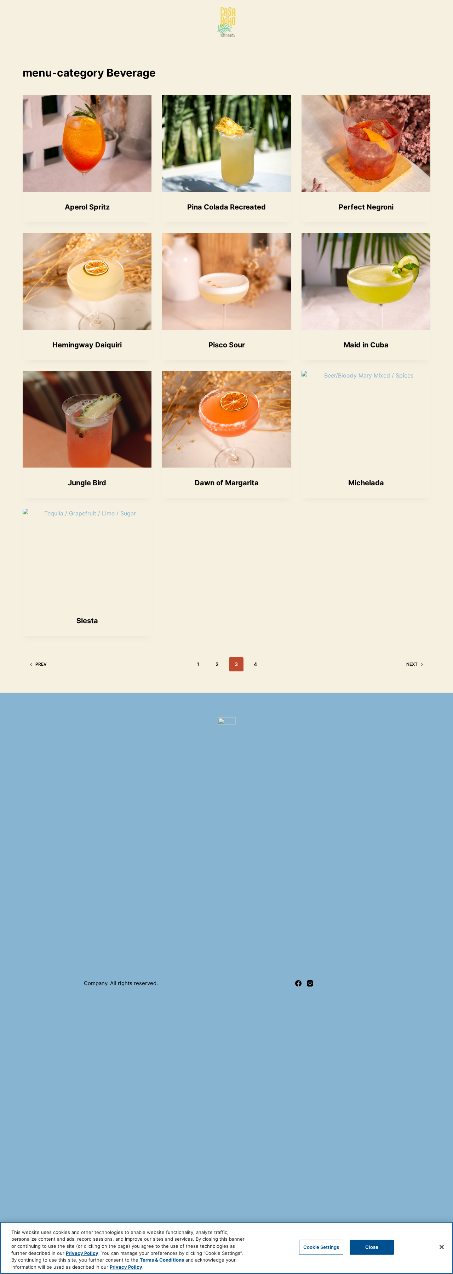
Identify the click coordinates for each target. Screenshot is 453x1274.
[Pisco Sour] (226, 281)
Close (371, 1247)
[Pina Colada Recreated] (226, 143)
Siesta (87, 620)
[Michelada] (366, 419)
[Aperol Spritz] (87, 143)
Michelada (366, 483)
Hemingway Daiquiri (87, 345)
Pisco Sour (226, 345)
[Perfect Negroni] (366, 143)
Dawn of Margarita (227, 483)
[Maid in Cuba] (366, 281)
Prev (41, 664)
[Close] (441, 1247)
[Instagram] (310, 983)
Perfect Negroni (366, 207)
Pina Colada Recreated (226, 207)
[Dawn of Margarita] (226, 419)
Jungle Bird (87, 483)
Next (412, 664)
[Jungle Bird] (87, 419)
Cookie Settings (321, 1247)
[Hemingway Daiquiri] (87, 281)
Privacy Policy (82, 1253)
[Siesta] (87, 557)
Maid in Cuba (366, 345)
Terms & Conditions (162, 1260)
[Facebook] (298, 983)
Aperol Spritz (87, 207)
